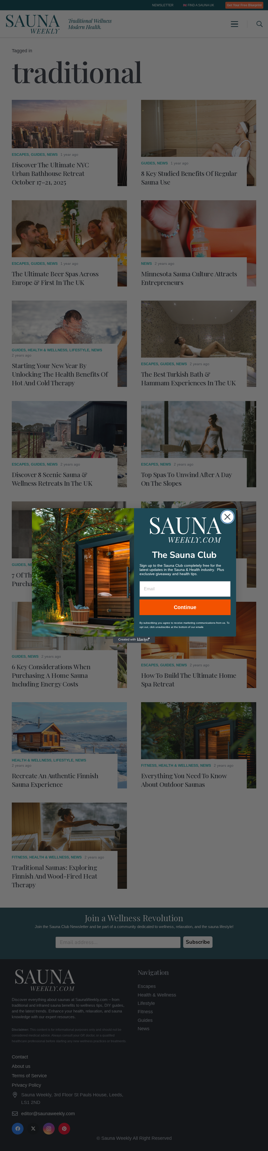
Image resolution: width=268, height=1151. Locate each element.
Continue (185, 607)
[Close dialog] (227, 516)
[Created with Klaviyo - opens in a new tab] (134, 640)
